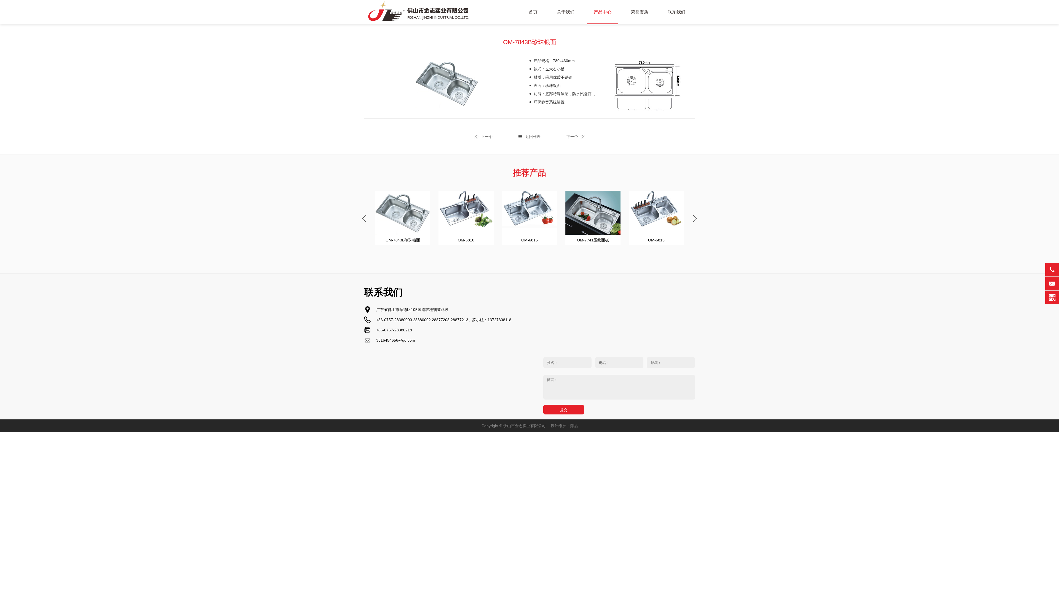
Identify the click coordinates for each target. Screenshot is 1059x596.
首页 (533, 12)
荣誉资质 (639, 12)
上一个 (487, 136)
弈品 (574, 426)
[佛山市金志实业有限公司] (419, 12)
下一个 (572, 136)
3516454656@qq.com (395, 340)
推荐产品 (529, 172)
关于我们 (565, 12)
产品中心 (602, 12)
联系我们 (676, 12)
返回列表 (533, 136)
